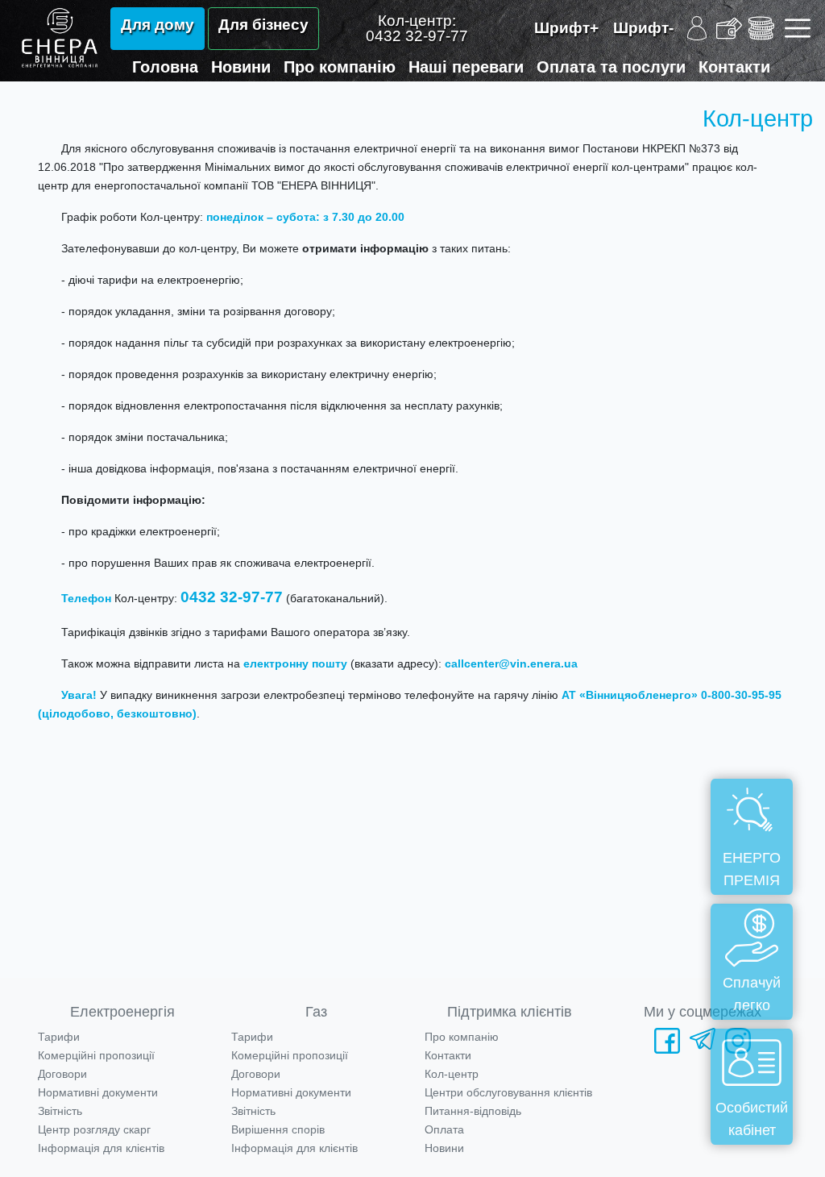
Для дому (157, 24)
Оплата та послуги (611, 67)
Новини (241, 67)
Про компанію (340, 67)
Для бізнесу (263, 24)
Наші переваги (466, 67)
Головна (165, 67)
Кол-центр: (417, 28)
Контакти (734, 67)
